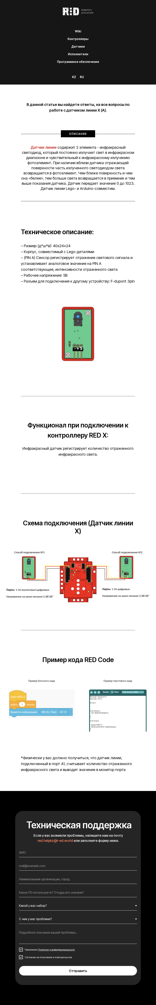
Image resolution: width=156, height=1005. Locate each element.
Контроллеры (78, 39)
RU (82, 77)
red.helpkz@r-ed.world (55, 841)
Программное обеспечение (78, 62)
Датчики (78, 46)
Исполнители (78, 54)
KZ (74, 77)
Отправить (78, 971)
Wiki (78, 31)
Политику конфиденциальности (56, 949)
